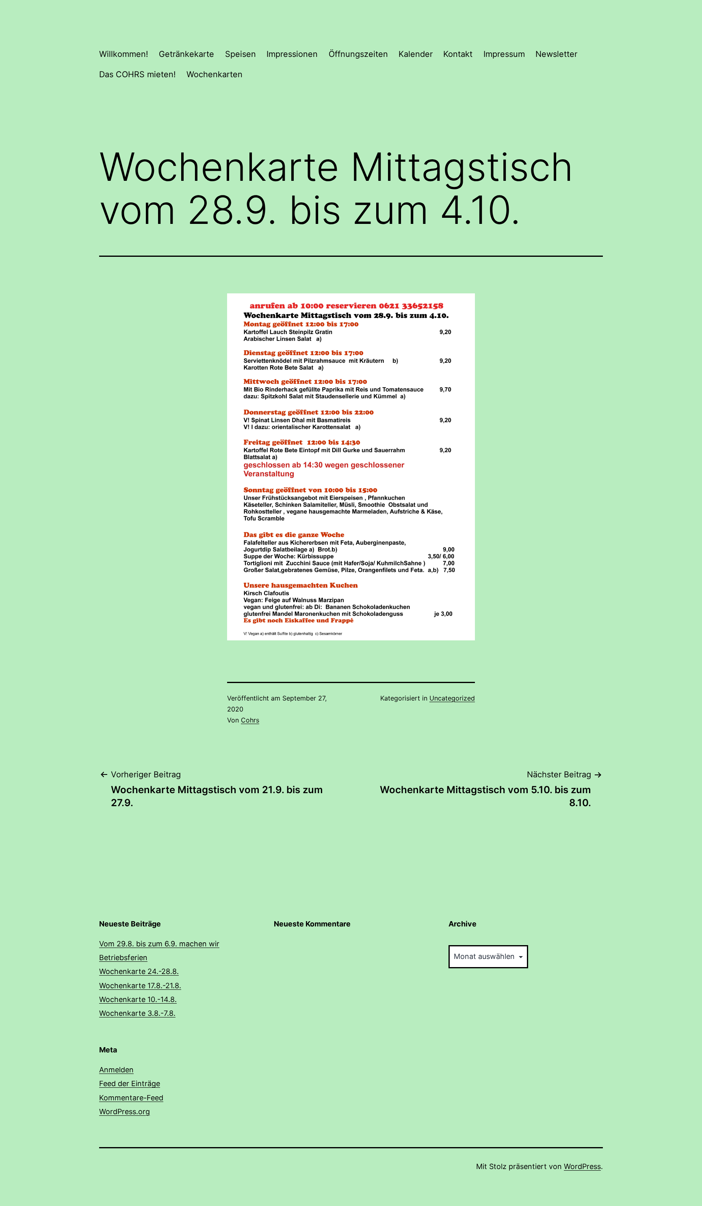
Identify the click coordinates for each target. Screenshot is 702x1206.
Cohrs (250, 720)
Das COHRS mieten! (137, 74)
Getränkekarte (186, 54)
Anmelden (116, 1069)
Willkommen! (123, 54)
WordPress (582, 1166)
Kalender (416, 54)
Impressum (504, 54)
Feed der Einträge (129, 1083)
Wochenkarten (214, 74)
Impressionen (292, 54)
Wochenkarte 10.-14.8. (138, 999)
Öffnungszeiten (358, 54)
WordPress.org (124, 1111)
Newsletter (556, 54)
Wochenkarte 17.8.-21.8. (140, 985)
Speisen (240, 54)
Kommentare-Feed (131, 1097)
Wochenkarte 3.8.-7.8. (137, 1013)
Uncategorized (452, 698)
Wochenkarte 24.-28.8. (139, 971)
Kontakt (457, 54)
